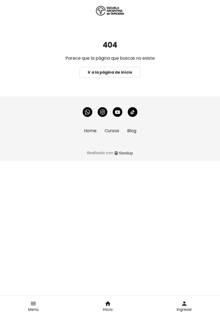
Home (90, 131)
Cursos (112, 131)
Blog (131, 131)
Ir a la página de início (110, 72)
